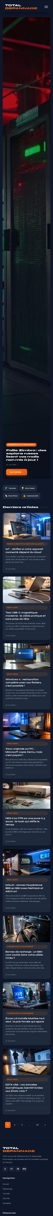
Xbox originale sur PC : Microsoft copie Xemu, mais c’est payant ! (24, 752)
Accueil (6, 1184)
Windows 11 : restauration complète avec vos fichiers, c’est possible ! (24, 682)
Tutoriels (6, 1194)
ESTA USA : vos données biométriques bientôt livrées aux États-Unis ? (24, 1087)
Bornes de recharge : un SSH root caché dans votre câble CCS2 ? (24, 954)
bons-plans (12, 607)
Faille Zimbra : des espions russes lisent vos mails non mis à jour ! (26, 455)
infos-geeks (12, 674)
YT (11, 1169)
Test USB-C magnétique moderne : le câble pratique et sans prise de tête (26, 615)
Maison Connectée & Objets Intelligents (25, 544)
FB (18, 1169)
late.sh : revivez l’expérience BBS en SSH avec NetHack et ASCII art (24, 888)
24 (37, 1125)
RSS (24, 1169)
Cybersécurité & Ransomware (21, 445)
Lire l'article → (17, 472)
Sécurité (6, 1198)
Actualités (7, 1203)
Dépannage (7, 1189)
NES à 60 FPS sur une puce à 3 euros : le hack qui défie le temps (25, 821)
